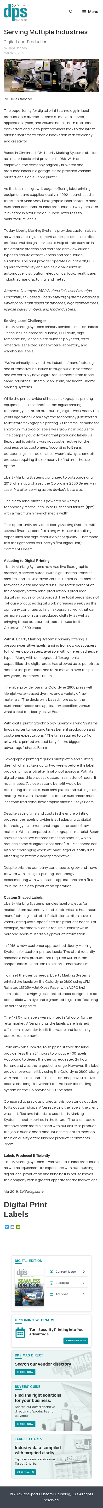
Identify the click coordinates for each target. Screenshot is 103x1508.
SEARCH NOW (25, 1372)
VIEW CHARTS (25, 1472)
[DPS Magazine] (15, 12)
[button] (71, 11)
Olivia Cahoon (17, 48)
